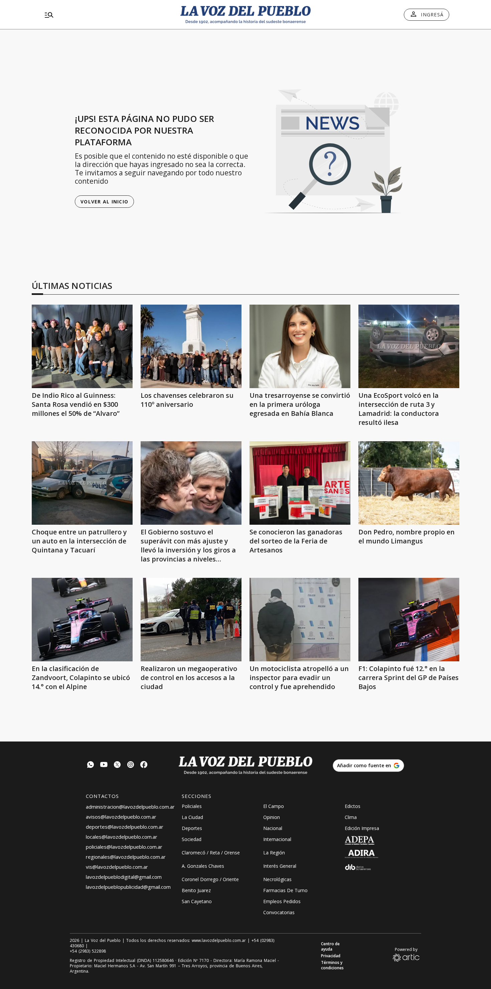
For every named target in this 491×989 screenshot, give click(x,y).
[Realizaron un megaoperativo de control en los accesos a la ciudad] (191, 619)
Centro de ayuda (330, 946)
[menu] (107, 14)
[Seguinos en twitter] (117, 765)
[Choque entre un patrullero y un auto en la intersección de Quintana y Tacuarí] (82, 483)
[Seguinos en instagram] (130, 765)
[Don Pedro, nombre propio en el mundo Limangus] (408, 483)
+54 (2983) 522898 (88, 951)
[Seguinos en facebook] (144, 765)
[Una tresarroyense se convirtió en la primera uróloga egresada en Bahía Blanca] (300, 346)
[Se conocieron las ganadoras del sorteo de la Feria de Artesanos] (300, 483)
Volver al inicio (104, 201)
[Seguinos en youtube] (104, 765)
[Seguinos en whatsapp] (90, 765)
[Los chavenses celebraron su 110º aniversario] (191, 346)
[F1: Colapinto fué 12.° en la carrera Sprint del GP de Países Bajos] (408, 619)
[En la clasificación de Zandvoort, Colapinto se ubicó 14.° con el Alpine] (82, 619)
